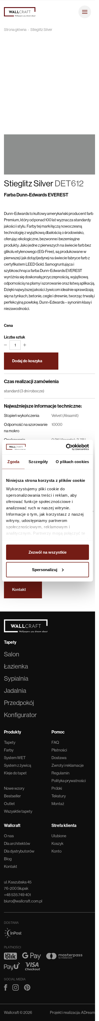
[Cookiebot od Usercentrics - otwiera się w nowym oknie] (67, 447)
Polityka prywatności (68, 780)
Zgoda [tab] (13, 461)
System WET (15, 757)
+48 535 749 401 (17, 894)
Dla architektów (17, 843)
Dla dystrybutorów (19, 851)
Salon (11, 654)
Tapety (9, 742)
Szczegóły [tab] (38, 461)
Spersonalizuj (44, 569)
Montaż (57, 803)
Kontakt (10, 866)
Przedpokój (19, 702)
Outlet (9, 803)
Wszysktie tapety (18, 811)
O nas (9, 836)
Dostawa (59, 757)
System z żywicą (17, 765)
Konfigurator (20, 714)
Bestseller (12, 796)
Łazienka (16, 666)
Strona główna (15, 29)
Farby (8, 750)
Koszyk (57, 843)
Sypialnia (16, 678)
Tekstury (58, 796)
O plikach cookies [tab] (72, 461)
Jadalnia (15, 690)
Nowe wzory (14, 788)
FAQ (55, 742)
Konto (56, 851)
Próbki (56, 788)
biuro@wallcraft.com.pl (23, 901)
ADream (88, 1012)
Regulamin (60, 773)
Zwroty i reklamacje (67, 765)
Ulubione (58, 836)
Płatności (59, 750)
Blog (8, 859)
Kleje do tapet (15, 773)
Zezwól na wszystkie (48, 552)
